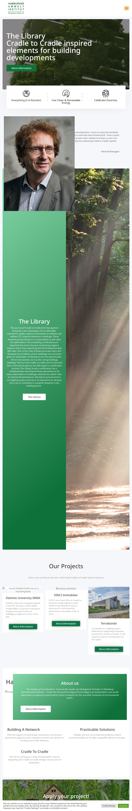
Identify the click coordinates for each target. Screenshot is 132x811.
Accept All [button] (123, 806)
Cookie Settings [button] (109, 806)
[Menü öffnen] (126, 8)
